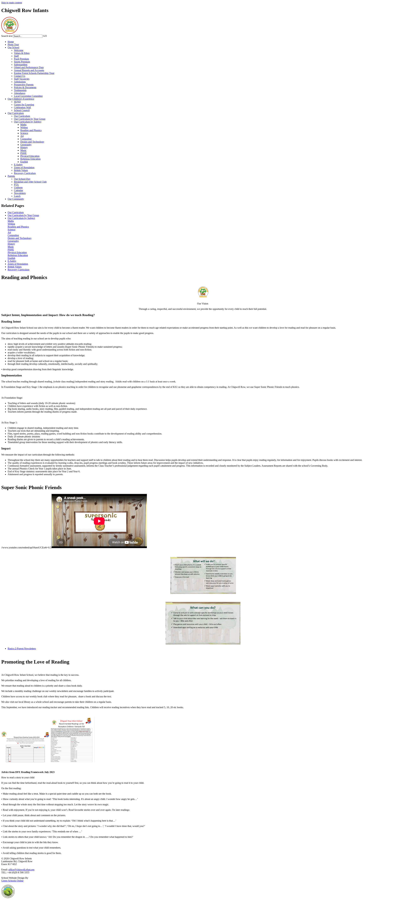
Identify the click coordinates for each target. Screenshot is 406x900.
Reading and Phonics (31, 130)
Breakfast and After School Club (30, 181)
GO (45, 36)
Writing (24, 127)
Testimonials (20, 90)
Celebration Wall (22, 107)
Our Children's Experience (21, 99)
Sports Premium (22, 61)
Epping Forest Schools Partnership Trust (34, 73)
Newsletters (20, 193)
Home (11, 41)
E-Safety (18, 164)
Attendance (19, 93)
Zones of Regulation (24, 167)
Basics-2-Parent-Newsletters (22, 648)
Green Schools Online (12, 880)
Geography (26, 144)
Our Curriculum (16, 113)
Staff (16, 56)
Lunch (17, 196)
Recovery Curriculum (25, 173)
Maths (23, 124)
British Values (21, 170)
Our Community (16, 199)
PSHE (23, 153)
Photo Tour (13, 44)
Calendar (18, 190)
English (24, 161)
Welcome (18, 50)
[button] (48, 36)
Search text (6, 36)
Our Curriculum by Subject (27, 121)
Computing (26, 139)
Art (22, 136)
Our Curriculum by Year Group (29, 119)
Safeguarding (20, 64)
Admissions (20, 81)
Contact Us (19, 76)
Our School (13, 47)
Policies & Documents (25, 87)
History (24, 147)
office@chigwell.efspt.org (21, 869)
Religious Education (30, 159)
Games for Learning (24, 104)
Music (23, 150)
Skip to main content (11, 2)
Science (24, 133)
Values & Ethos (21, 53)
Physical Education (29, 156)
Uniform (18, 187)
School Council (21, 110)
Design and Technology (32, 141)
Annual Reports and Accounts (29, 70)
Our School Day (22, 179)
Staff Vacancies (21, 79)
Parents (11, 176)
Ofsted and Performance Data (29, 67)
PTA (16, 184)
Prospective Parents (23, 84)
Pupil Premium (21, 58)
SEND (17, 101)
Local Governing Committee (28, 96)
